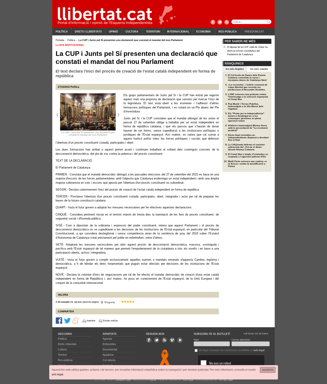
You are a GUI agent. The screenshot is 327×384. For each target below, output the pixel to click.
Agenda (107, 338)
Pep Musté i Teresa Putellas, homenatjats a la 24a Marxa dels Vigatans (245, 106)
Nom (196, 339)
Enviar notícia (110, 320)
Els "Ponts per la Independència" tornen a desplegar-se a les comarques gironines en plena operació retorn (246, 117)
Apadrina (108, 354)
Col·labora (109, 360)
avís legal (57, 374)
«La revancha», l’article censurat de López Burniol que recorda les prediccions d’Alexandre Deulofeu (247, 87)
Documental (110, 349)
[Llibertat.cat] (105, 15)
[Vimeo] (172, 340)
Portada (60, 40)
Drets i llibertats (88, 31)
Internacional (178, 31)
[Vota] (108, 302)
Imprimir (91, 320)
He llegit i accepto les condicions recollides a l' (231, 350)
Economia (203, 31)
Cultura (131, 31)
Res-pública (227, 31)
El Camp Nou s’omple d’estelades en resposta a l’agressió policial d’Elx (248, 155)
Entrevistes (109, 344)
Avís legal (188, 380)
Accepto (267, 370)
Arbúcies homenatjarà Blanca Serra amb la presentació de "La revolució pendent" (248, 128)
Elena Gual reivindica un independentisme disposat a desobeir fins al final (248, 137)
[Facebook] (213, 22)
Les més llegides (235, 69)
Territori (153, 31)
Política (62, 31)
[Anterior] (57, 115)
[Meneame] (76, 320)
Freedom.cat (254, 31)
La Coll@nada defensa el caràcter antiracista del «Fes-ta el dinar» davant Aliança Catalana (246, 147)
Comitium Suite (123, 380)
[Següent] (118, 115)
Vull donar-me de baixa (256, 333)
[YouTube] (180, 340)
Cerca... (251, 22)
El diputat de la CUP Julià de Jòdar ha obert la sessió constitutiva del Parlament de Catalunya (247, 51)
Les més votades (259, 69)
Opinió (113, 31)
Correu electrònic (241, 339)
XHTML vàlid (226, 380)
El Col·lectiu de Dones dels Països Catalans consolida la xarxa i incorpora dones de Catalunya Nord (247, 77)
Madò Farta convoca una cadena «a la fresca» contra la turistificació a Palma (247, 163)
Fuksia (152, 380)
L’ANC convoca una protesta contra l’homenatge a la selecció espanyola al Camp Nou (248, 96)
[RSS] (227, 22)
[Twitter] (220, 22)
